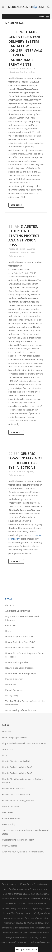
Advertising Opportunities (17, 610)
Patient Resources (14, 690)
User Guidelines (9, 845)
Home (8, 631)
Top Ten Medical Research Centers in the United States (25, 832)
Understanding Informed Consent (21, 710)
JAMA (32, 252)
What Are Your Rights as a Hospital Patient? (23, 851)
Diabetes (24, 252)
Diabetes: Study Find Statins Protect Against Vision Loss (24, 235)
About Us (9, 605)
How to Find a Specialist (16, 662)
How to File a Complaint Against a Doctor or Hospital (23, 781)
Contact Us (10, 625)
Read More (16, 205)
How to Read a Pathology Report (21, 673)
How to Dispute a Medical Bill (19, 636)
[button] (42, 16)
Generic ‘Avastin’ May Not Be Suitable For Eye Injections (25, 460)
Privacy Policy (11, 695)
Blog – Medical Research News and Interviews (24, 743)
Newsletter (10, 684)
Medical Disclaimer (14, 678)
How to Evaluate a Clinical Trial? (20, 642)
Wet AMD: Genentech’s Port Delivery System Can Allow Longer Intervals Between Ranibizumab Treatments (25, 48)
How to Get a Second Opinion (19, 667)
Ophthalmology (27, 72)
